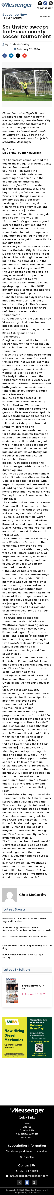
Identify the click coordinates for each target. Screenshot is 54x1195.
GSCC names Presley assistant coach (24, 936)
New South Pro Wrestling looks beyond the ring (27, 947)
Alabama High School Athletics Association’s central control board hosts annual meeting (26, 930)
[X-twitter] (40, 3)
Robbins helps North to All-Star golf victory (23, 956)
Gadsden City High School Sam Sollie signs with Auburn (24, 920)
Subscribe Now (14, 14)
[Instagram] (51, 3)
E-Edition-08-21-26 (33, 987)
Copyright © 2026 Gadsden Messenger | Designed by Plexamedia (27, 1191)
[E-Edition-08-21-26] (12, 991)
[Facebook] (45, 3)
